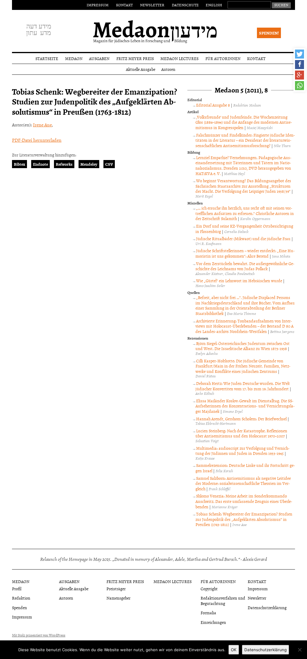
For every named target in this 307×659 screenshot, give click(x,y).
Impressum (98, 5)
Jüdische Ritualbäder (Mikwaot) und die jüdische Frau (243, 238)
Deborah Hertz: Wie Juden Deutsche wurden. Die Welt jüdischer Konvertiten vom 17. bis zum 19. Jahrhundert (242, 386)
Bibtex (19, 164)
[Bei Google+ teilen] (299, 75)
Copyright (209, 588)
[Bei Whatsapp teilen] (299, 85)
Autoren (168, 69)
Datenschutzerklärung (267, 607)
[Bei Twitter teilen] (299, 54)
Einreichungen (213, 622)
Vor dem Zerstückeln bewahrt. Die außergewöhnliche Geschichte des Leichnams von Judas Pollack (244, 266)
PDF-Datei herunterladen (36, 140)
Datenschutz (185, 5)
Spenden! (269, 33)
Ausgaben (99, 58)
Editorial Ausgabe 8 (213, 105)
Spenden (19, 607)
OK (234, 649)
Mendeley (88, 164)
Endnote (40, 164)
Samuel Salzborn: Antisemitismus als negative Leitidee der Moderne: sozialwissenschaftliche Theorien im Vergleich (243, 483)
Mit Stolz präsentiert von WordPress (38, 635)
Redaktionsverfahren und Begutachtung (223, 600)
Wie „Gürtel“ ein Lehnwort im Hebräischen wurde (239, 280)
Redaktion (21, 598)
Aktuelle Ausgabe (140, 69)
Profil (16, 588)
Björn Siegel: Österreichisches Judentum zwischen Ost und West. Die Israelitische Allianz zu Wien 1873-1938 (242, 346)
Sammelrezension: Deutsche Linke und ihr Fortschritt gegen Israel (245, 468)
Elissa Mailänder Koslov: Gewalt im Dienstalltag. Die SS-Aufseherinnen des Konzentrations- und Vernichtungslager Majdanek (245, 406)
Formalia (208, 612)
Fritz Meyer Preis (135, 58)
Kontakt (124, 5)
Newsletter (152, 5)
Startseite (46, 58)
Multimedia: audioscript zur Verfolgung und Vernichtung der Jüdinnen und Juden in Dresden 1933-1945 (242, 451)
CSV (109, 164)
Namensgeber (118, 598)
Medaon (73, 58)
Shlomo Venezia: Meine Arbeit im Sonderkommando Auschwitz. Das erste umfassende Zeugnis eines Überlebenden (243, 501)
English (214, 5)
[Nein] (300, 650)
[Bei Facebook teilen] (299, 64)
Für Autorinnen (222, 58)
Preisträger (116, 588)
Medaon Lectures (179, 58)
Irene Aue (42, 124)
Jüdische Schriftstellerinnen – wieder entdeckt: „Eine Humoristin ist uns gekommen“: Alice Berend (244, 253)
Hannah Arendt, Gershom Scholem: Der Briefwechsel (241, 419)
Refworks (64, 164)
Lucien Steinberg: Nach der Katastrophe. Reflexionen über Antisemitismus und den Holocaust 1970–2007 (241, 433)
